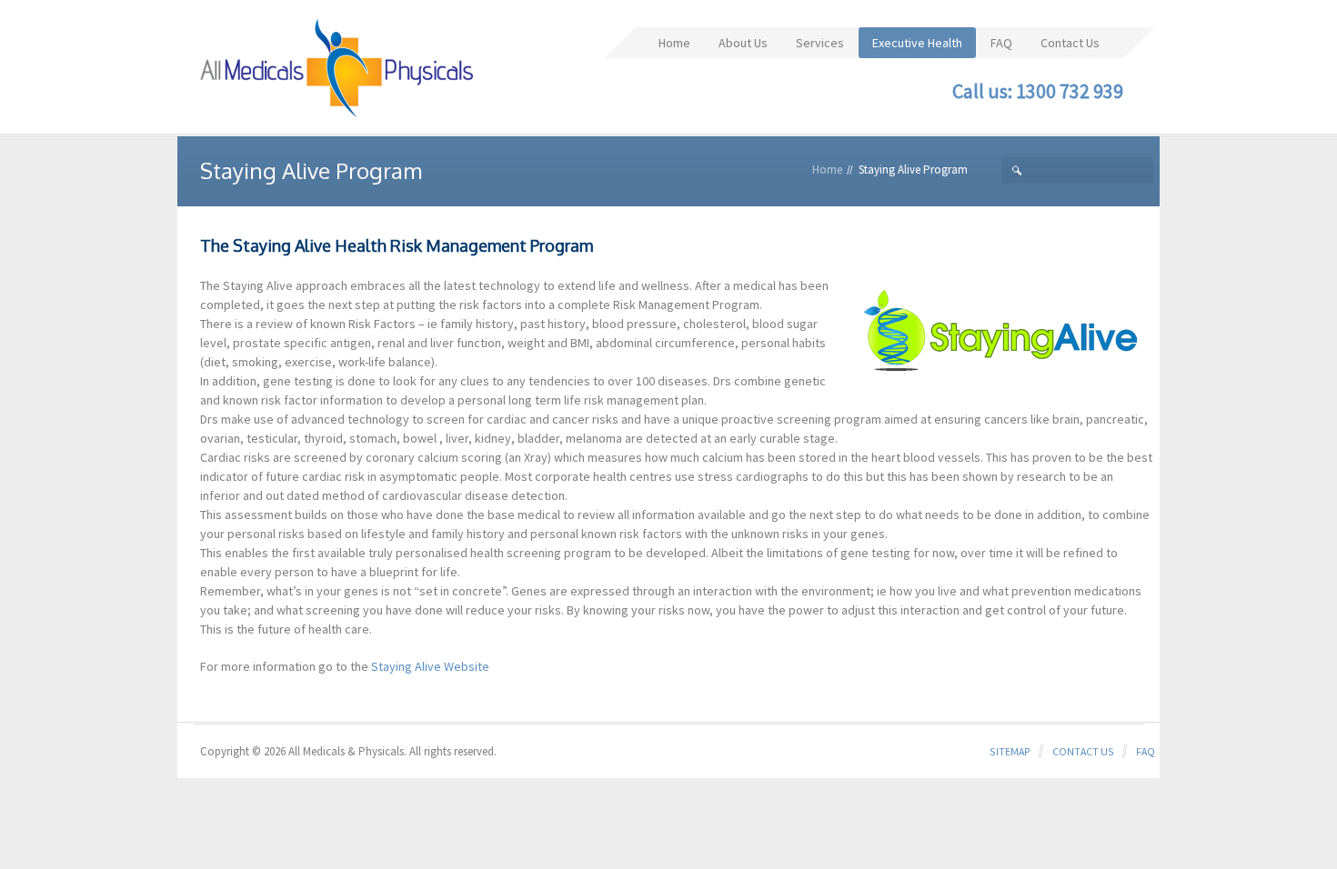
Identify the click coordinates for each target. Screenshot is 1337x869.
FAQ (1145, 751)
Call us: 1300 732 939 (1037, 91)
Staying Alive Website (430, 666)
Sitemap (1010, 751)
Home (827, 169)
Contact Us (1083, 751)
